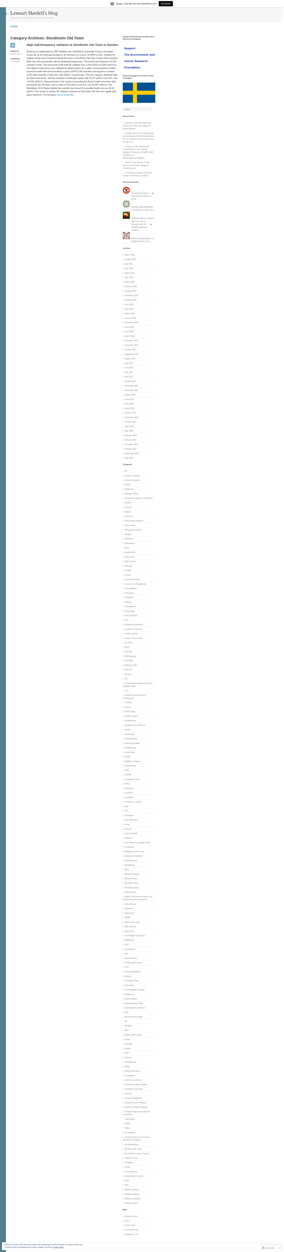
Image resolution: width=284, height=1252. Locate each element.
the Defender (130, 1132)
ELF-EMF (129, 661)
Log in (127, 1221)
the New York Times (133, 1149)
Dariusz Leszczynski (134, 638)
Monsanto (129, 908)
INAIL (127, 784)
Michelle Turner (131, 883)
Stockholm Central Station (136, 1084)
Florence (128, 702)
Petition (128, 976)
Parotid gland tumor (133, 963)
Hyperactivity (130, 766)
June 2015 (129, 399)
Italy (126, 806)
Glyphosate (129, 734)
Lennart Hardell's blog (34, 12)
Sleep (127, 1066)
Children (128, 602)
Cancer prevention (132, 579)
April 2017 (129, 377)
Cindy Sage (130, 611)
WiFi (127, 1185)
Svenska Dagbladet (133, 1098)
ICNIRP (128, 775)
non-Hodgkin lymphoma (135, 935)
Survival (128, 1093)
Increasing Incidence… (141, 193)
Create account (131, 1216)
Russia (128, 1048)
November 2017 (131, 345)
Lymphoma (129, 847)
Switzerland (130, 1119)
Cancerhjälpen (131, 588)
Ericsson (128, 670)
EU (126, 679)
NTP (127, 944)
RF (126, 1021)
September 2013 (132, 453)
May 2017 (129, 372)
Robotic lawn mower (133, 1035)
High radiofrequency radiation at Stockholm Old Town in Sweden (72, 44)
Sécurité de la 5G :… (140, 224)
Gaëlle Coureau (131, 716)
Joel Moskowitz (131, 820)
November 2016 (131, 390)
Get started (166, 4)
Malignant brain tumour (134, 851)
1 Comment (15, 61)
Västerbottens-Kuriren (134, 1176)
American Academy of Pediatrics (139, 498)
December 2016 (131, 386)
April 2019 (129, 309)
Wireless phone (131, 1203)
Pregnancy (129, 994)
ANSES (128, 503)
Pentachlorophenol (133, 972)
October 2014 (130, 422)
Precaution (129, 985)
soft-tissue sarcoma (133, 1080)
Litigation (128, 838)
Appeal (128, 512)
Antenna (128, 507)
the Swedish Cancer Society (137, 1153)
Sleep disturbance (132, 1071)
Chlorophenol (130, 606)
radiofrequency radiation (135, 1008)
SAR (127, 1053)
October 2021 (130, 259)
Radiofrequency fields (134, 1003)
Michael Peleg (137, 207)
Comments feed (131, 1230)
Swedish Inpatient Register (136, 1107)
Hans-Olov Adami (132, 743)
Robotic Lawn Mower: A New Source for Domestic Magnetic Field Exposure (136, 165)
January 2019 (130, 318)
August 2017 (130, 359)
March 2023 (130, 255)
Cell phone (129, 593)
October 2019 (130, 300)
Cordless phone (131, 633)
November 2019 (131, 295)
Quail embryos (131, 999)
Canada (128, 570)
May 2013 (129, 458)
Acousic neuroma (132, 476)
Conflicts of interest (133, 629)
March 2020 (130, 282)
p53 (126, 954)
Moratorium (129, 913)
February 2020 (131, 286)
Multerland (135, 218)
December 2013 (131, 444)
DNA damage (130, 656)
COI (126, 620)
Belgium (128, 534)
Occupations (130, 949)
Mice (127, 869)
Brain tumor (130, 557)
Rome (127, 1039)
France (128, 707)
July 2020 (129, 277)
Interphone (129, 797)
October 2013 (130, 449)
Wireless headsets (133, 1199)
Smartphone (130, 1075)
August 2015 (130, 395)
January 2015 (130, 413)
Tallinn (127, 1128)
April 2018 (129, 331)
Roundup (128, 1044)
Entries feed (130, 1225)
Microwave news (132, 888)
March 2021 (130, 273)
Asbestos (129, 516)
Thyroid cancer (131, 1158)
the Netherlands (131, 1144)
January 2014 (130, 440)
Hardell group (130, 748)
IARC (127, 770)
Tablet (127, 1123)
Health (127, 757)
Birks (127, 548)
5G (126, 471)
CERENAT (129, 597)
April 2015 (129, 404)
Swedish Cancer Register (135, 1103)
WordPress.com (131, 1234)
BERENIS (129, 539)
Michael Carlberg (132, 874)
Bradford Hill (130, 552)
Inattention (129, 788)
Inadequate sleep (132, 779)
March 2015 (130, 408)
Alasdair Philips (131, 494)
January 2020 (130, 291)
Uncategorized (131, 1171)
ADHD (127, 485)
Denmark (128, 651)
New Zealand (130, 926)
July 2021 (129, 264)
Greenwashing (131, 738)
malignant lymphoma (133, 856)
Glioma (128, 729)
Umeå (127, 1167)
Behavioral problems (133, 530)
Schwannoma (130, 1062)
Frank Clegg (130, 711)
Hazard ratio (130, 752)
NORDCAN (129, 940)
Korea (127, 824)
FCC (127, 691)
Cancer (128, 575)
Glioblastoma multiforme (135, 725)
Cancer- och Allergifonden (136, 584)
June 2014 (129, 426)
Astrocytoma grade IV (134, 521)
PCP (127, 967)
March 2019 (130, 313)
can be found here (65, 95)
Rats (127, 1012)
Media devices (131, 860)
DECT (127, 647)
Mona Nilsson (130, 904)
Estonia (128, 674)
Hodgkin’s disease (132, 761)
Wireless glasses (132, 1194)
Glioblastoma (130, 720)
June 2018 (129, 327)
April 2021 (129, 268)
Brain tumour (130, 561)
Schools (128, 1057)
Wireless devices (132, 1190)
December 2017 (131, 340)
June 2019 (129, 304)
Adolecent (129, 489)
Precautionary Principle (135, 990)
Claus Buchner (131, 615)
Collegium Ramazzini (134, 624)
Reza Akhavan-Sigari (134, 1017)
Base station (130, 525)
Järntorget (129, 815)
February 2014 (131, 435)
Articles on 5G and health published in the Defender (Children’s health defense (137, 126)
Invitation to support (133, 802)
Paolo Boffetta (131, 958)
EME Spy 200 (131, 665)
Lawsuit (128, 829)
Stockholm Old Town (133, 1089)
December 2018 (131, 322)
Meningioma (130, 865)
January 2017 (130, 381)
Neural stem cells (132, 922)
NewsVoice (129, 931)
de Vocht (128, 642)
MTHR (127, 917)
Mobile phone (130, 892)
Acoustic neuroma (132, 480)
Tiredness (129, 1162)
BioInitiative (130, 543)
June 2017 (129, 368)
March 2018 (130, 336)
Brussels (128, 566)
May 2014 (129, 431)
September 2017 (132, 354)
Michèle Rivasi (131, 878)
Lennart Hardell (131, 833)
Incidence (129, 793)
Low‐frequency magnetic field (137, 842)
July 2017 (129, 363)
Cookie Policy (58, 1247)
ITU (126, 811)
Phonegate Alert (131, 981)
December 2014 (131, 417)
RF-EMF (128, 1026)
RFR (127, 1030)
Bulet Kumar (136, 238)
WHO (127, 1180)
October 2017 (130, 349)
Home (14, 26)
